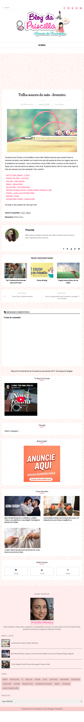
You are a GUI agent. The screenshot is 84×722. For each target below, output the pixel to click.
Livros (45, 679)
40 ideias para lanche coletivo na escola (24, 643)
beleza (5, 679)
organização (7, 684)
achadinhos (66, 684)
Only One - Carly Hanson (15, 181)
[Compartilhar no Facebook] (27, 213)
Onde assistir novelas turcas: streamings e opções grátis (30, 664)
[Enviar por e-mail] (21, 213)
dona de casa (14, 679)
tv (22, 679)
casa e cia (28, 679)
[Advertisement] (42, 74)
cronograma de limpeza (43, 684)
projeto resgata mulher (11, 688)
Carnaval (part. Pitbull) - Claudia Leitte (20, 199)
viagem (57, 684)
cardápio (17, 684)
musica (30, 104)
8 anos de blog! (42, 280)
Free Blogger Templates (53, 709)
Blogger (70, 371)
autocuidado (64, 679)
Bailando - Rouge (12, 196)
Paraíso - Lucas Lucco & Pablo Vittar (20, 193)
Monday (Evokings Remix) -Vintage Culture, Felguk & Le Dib (29, 190)
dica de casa (75, 679)
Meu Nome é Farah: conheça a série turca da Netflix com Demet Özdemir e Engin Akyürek (42, 654)
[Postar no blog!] (23, 213)
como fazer (53, 679)
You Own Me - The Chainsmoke (18, 187)
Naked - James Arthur (14, 184)
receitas (37, 679)
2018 (25, 104)
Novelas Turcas (27, 684)
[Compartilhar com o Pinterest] (30, 213)
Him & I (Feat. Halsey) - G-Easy (18, 175)
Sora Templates (36, 709)
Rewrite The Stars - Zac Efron (17, 178)
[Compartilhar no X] (25, 213)
